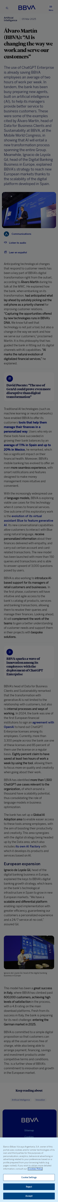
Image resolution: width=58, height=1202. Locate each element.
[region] (29, 1169)
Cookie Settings (29, 1177)
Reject (29, 1187)
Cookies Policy (35, 1169)
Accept (29, 1196)
